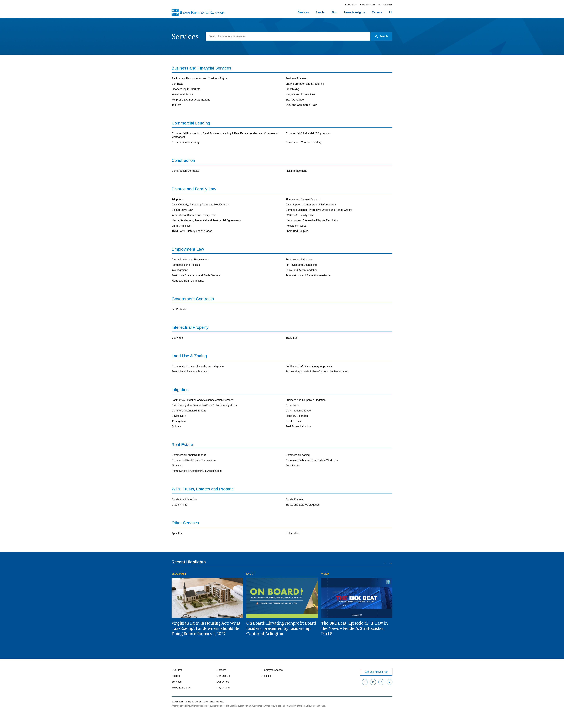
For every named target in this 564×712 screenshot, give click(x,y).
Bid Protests (179, 309)
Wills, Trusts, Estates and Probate (203, 489)
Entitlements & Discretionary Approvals (309, 366)
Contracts (177, 83)
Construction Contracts (185, 170)
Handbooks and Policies (186, 264)
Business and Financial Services (201, 68)
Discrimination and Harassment (190, 259)
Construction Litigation (299, 410)
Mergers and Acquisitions (300, 94)
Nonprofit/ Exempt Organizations (191, 99)
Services (303, 12)
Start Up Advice (295, 99)
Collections (292, 405)
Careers (377, 12)
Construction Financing (185, 142)
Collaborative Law (182, 209)
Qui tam (176, 426)
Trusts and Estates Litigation (303, 504)
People (320, 12)
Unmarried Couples (297, 231)
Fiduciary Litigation (297, 415)
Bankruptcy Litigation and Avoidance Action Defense (202, 400)
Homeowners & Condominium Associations (197, 470)
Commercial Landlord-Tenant (189, 410)
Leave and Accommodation (302, 270)
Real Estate (182, 444)
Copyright (177, 337)
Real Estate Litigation (298, 426)
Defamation (292, 533)
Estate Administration (184, 499)
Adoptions (177, 199)
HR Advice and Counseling (301, 264)
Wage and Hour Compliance (188, 280)
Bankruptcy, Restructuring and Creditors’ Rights (200, 78)
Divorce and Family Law (194, 189)
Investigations (180, 270)
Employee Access (272, 670)
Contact (351, 4)
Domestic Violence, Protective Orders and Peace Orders (319, 209)
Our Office (367, 4)
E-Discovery (179, 415)
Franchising (292, 89)
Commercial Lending (191, 123)
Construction (183, 160)
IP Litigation (179, 421)
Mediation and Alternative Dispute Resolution (312, 220)
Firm (334, 12)
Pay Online (385, 4)
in (373, 682)
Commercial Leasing (298, 455)
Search (384, 36)
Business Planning (296, 78)
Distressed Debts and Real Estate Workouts (312, 460)
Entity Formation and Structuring (305, 83)
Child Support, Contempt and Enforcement (311, 204)
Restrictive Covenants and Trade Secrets (196, 275)
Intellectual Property (190, 327)
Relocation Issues (296, 225)
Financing (177, 465)
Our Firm (177, 670)
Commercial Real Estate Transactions (194, 460)
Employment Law (188, 249)
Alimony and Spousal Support (303, 199)
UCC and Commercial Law (301, 104)
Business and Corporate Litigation (306, 400)
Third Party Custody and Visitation (192, 231)
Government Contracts (193, 299)
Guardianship (179, 504)
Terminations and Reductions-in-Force (308, 275)
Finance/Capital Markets (186, 89)
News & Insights (181, 687)
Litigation (180, 389)
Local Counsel (294, 421)
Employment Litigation (299, 259)
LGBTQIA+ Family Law (299, 215)
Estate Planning (295, 499)
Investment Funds (182, 94)
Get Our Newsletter (376, 671)
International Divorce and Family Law (193, 215)
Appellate (177, 533)
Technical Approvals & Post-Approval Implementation (317, 371)
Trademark (292, 337)
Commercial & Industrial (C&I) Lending (308, 133)
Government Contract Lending (303, 142)
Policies (266, 675)
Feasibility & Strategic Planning (190, 371)
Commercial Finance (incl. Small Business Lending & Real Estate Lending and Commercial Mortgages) (225, 135)
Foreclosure (292, 465)
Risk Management (296, 170)
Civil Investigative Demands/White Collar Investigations (204, 405)
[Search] (390, 12)
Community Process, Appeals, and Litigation (198, 366)
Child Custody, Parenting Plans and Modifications (201, 204)
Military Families (181, 225)
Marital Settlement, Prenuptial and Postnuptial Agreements (206, 220)
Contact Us (223, 675)
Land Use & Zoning (189, 356)
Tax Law (176, 104)
